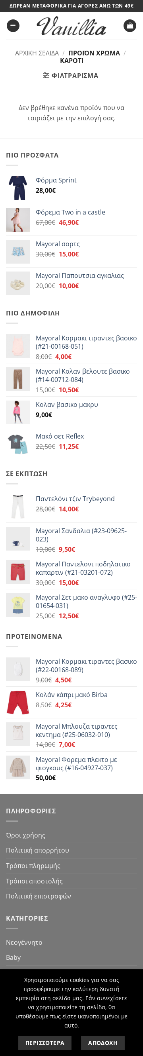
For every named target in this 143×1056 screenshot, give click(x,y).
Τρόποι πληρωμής (33, 865)
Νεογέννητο (24, 942)
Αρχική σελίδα (37, 53)
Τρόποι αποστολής (34, 881)
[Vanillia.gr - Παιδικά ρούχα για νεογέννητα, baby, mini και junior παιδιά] (71, 26)
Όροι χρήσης (25, 835)
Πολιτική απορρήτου (37, 850)
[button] (13, 25)
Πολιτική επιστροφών (38, 896)
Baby (13, 957)
